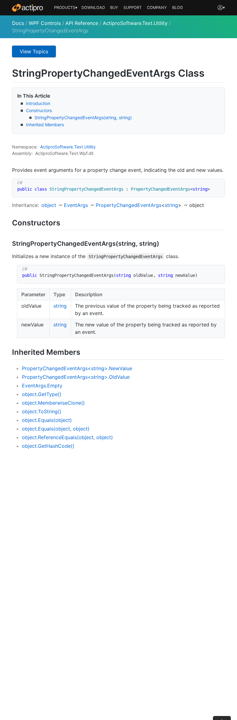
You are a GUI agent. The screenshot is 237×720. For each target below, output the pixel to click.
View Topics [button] (34, 51)
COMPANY (157, 7)
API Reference (81, 23)
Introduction (38, 103)
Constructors (39, 110)
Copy (217, 184)
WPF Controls (45, 23)
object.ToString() (41, 411)
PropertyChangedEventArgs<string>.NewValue (77, 368)
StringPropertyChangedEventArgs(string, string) (83, 117)
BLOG (177, 7)
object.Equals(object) (47, 420)
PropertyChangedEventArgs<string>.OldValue (76, 377)
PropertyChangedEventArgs (128, 205)
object (48, 205)
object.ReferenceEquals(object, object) (67, 437)
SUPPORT (132, 7)
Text (78, 146)
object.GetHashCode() (48, 446)
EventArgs (76, 205)
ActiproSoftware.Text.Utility (135, 23)
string (171, 205)
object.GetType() (41, 394)
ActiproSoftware (56, 146)
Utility (90, 146)
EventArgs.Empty (42, 385)
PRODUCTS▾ (65, 7)
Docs (18, 23)
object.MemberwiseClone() (53, 403)
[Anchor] (65, 222)
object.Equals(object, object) (55, 429)
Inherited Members (45, 124)
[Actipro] (27, 8)
